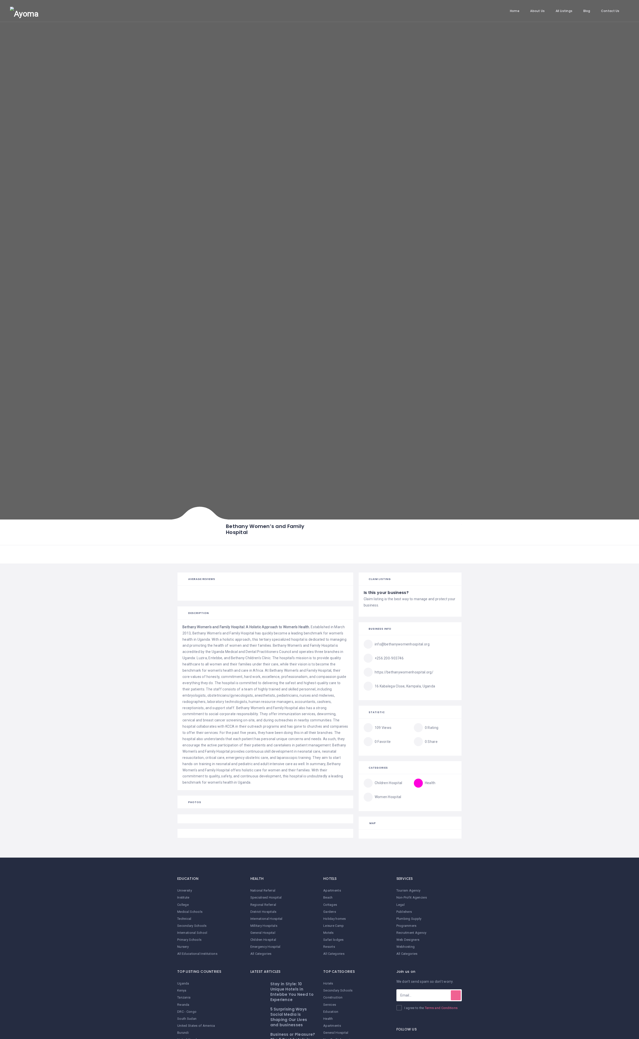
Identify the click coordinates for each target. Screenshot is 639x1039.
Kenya (181, 990)
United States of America (196, 1026)
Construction (332, 997)
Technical (184, 919)
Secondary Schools (192, 926)
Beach (327, 897)
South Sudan (186, 1019)
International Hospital (266, 919)
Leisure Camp (333, 926)
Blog (586, 11)
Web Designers (408, 940)
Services (329, 1005)
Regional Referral (263, 905)
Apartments (332, 890)
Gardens (329, 912)
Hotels (328, 983)
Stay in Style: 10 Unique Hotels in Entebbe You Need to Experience (292, 991)
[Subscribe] (456, 995)
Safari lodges (333, 940)
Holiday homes (334, 919)
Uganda (183, 983)
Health (328, 1019)
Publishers (404, 912)
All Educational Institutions (197, 954)
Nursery (183, 947)
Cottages (330, 905)
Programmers (406, 926)
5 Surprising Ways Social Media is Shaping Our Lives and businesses (288, 1017)
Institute (183, 897)
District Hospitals (263, 912)
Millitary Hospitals (263, 926)
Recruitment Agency (411, 933)
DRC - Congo (186, 1012)
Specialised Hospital (266, 897)
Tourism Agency (408, 890)
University (184, 890)
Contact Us (610, 11)
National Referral (263, 890)
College (183, 905)
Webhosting (405, 947)
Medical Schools (189, 912)
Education (330, 1012)
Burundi (183, 1033)
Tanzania (183, 997)
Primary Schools (189, 940)
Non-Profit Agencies (411, 897)
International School (192, 933)
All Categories (261, 954)
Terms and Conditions (441, 1008)
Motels (328, 933)
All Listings (564, 11)
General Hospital (262, 933)
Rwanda (183, 1005)
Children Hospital (263, 940)
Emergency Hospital (265, 947)
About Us (537, 11)
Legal (400, 905)
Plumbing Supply (409, 919)
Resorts (329, 947)
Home (514, 11)
